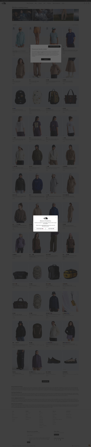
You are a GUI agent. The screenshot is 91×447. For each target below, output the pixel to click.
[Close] (56, 217)
